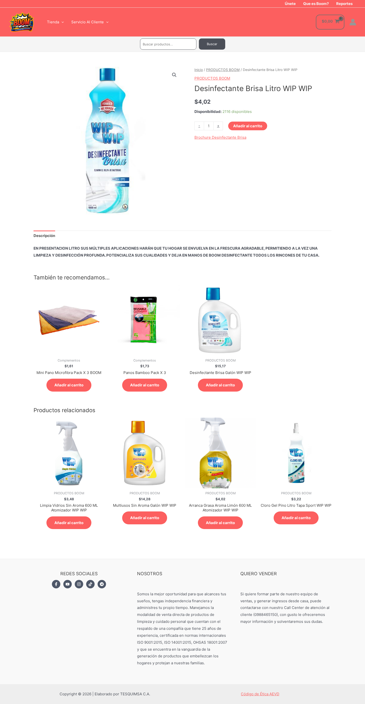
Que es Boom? (316, 3)
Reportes (344, 3)
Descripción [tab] (44, 235)
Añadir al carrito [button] (68, 385)
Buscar (212, 44)
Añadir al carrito (247, 126)
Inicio (198, 70)
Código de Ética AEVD (260, 694)
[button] (174, 74)
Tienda (53, 22)
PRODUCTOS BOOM (223, 70)
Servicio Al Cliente (87, 22)
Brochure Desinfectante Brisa (220, 137)
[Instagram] (79, 584)
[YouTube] (67, 584)
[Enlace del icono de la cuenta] (352, 22)
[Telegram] (102, 584)
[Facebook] (56, 584)
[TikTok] (90, 584)
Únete (290, 3)
